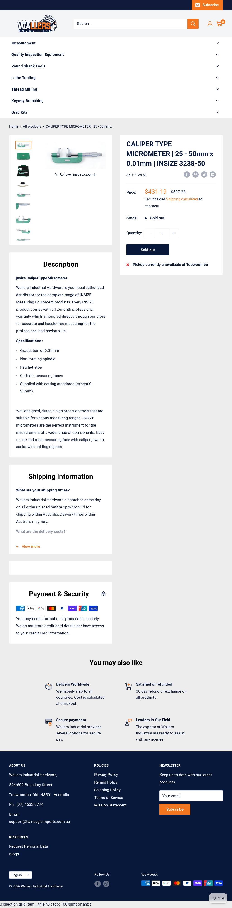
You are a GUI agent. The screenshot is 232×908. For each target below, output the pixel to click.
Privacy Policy (106, 774)
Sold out (148, 250)
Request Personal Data (28, 846)
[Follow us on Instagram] (106, 883)
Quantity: (134, 233)
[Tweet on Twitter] (204, 174)
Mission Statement (110, 805)
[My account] (210, 23)
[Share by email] (213, 174)
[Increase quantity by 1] (174, 233)
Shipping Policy (107, 790)
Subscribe (211, 5)
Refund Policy (106, 782)
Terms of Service (108, 797)
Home (13, 126)
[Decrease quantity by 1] (150, 233)
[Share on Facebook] (187, 174)
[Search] (193, 24)
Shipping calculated (182, 199)
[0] (219, 23)
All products (32, 126)
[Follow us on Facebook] (97, 883)
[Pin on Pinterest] (195, 174)
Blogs (14, 854)
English (17, 875)
